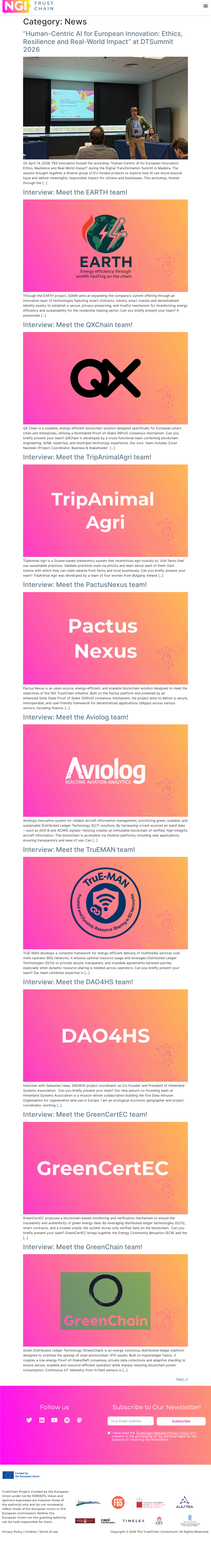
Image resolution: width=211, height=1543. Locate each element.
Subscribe (181, 1421)
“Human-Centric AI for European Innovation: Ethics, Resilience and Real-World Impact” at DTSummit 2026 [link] (103, 41)
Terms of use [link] (48, 1532)
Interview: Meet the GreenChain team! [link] (82, 1247)
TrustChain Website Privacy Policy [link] (162, 1433)
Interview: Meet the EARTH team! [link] (75, 192)
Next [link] (182, 1379)
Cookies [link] (31, 1532)
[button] (205, 5)
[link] (105, 158)
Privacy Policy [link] (12, 1532)
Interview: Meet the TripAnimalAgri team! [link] (87, 457)
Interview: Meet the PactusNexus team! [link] (85, 585)
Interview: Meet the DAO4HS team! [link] (78, 982)
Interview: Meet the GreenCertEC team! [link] (85, 1114)
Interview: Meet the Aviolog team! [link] (75, 717)
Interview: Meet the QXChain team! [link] (77, 325)
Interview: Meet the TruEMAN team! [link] (79, 850)
